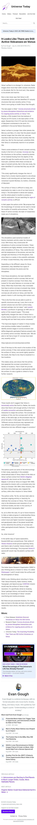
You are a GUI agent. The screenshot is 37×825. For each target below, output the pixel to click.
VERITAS (26, 584)
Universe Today (20, 6)
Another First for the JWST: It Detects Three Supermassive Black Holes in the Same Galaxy (20, 757)
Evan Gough (7, 46)
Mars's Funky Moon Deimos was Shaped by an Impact (20, 730)
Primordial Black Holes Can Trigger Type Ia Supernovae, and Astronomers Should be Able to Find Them (20, 721)
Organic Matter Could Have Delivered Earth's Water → (18, 791)
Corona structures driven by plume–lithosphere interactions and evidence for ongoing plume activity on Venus (18, 111)
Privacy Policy (22, 816)
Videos (9, 14)
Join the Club (31, 14)
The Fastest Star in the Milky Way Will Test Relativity (19, 738)
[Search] (34, 23)
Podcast (15, 14)
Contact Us (13, 816)
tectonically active (7, 405)
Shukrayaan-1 (5, 572)
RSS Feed (18, 18)
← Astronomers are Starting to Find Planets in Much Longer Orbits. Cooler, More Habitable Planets (17, 779)
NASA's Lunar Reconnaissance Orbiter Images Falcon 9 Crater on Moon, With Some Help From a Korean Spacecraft (20, 747)
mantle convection (9, 410)
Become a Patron (8, 811)
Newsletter (22, 14)
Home (4, 14)
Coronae (25, 152)
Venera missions (6, 543)
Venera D (31, 548)
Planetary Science (6, 48)
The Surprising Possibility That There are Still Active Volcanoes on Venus (20, 634)
